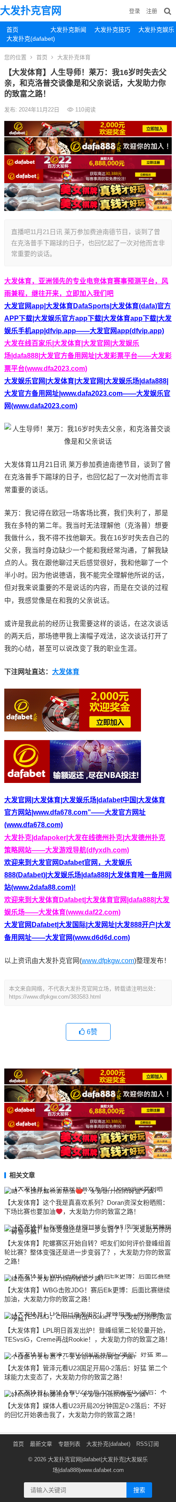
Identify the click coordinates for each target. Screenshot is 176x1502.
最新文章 (41, 1444)
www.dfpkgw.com (108, 960)
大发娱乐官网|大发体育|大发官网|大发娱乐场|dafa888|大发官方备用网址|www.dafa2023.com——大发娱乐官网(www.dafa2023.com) (87, 393)
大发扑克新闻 (68, 29)
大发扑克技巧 (112, 29)
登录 (134, 11)
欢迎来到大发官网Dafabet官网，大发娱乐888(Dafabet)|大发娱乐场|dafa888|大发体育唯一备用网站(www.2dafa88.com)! (88, 875)
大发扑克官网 (31, 10)
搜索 (139, 1490)
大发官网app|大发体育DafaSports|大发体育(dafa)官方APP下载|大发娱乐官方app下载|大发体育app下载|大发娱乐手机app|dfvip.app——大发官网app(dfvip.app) (88, 318)
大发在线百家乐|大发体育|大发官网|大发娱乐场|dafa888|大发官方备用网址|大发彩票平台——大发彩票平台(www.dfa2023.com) (88, 356)
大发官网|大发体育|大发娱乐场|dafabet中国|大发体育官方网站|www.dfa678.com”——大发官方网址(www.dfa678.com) (84, 812)
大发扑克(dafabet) (25, 38)
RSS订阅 (147, 1444)
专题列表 (69, 1444)
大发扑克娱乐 (156, 29)
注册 (151, 11)
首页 (12, 29)
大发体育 (65, 671)
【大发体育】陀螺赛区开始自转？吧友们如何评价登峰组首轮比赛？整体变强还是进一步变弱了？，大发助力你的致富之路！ (87, 1252)
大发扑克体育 (74, 57)
